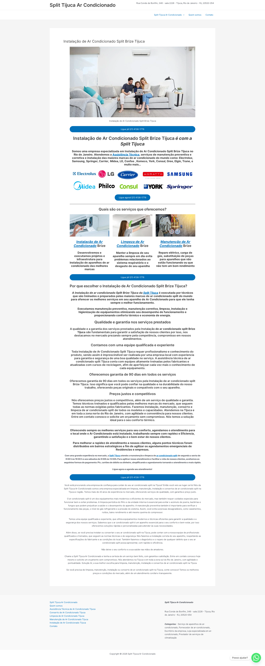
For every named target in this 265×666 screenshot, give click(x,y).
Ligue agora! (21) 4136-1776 (132, 197)
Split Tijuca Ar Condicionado (83, 5)
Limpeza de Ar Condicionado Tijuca (67, 616)
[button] (183, 15)
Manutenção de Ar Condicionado (175, 244)
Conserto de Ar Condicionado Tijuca (67, 612)
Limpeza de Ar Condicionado (130, 244)
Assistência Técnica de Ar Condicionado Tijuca (72, 609)
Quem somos (195, 15)
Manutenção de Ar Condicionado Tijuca (69, 619)
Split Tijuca (114, 455)
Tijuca (150, 292)
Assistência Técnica (125, 154)
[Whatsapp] (256, 658)
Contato (209, 15)
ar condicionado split (166, 455)
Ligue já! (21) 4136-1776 (132, 129)
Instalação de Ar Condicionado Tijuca (68, 622)
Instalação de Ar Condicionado (88, 244)
